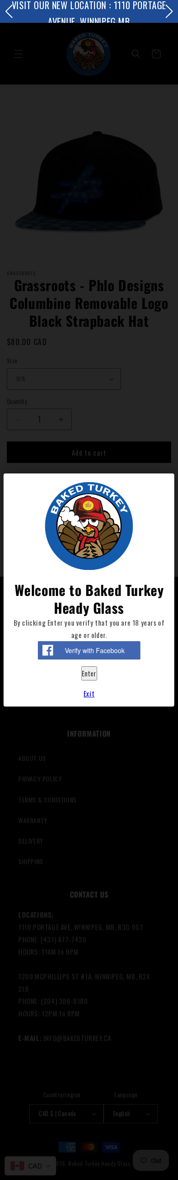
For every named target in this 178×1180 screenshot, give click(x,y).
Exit (89, 693)
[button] (9, 11)
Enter (89, 673)
